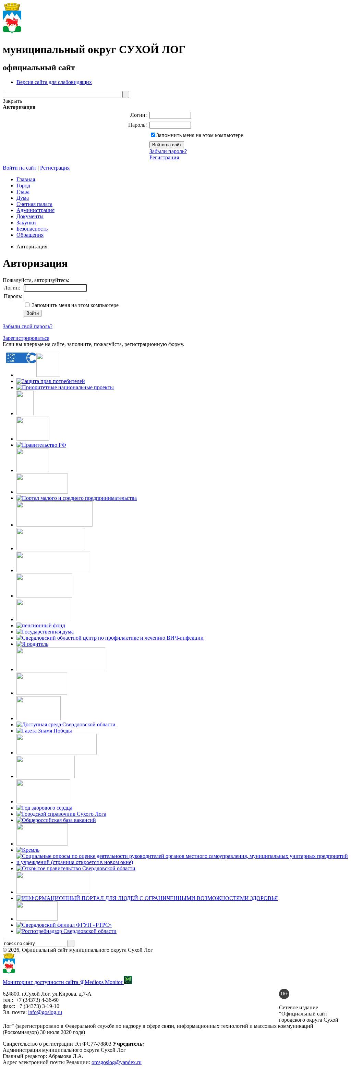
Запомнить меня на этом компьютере (199, 135)
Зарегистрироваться (26, 338)
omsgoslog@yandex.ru (117, 1062)
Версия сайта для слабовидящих (54, 82)
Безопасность (32, 229)
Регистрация (164, 157)
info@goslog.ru (45, 1012)
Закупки (26, 222)
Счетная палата (34, 204)
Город (23, 185)
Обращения (30, 235)
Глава (22, 192)
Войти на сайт (19, 168)
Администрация (35, 210)
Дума (22, 198)
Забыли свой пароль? (27, 326)
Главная (25, 179)
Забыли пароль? (168, 151)
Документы (30, 216)
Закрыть (12, 101)
